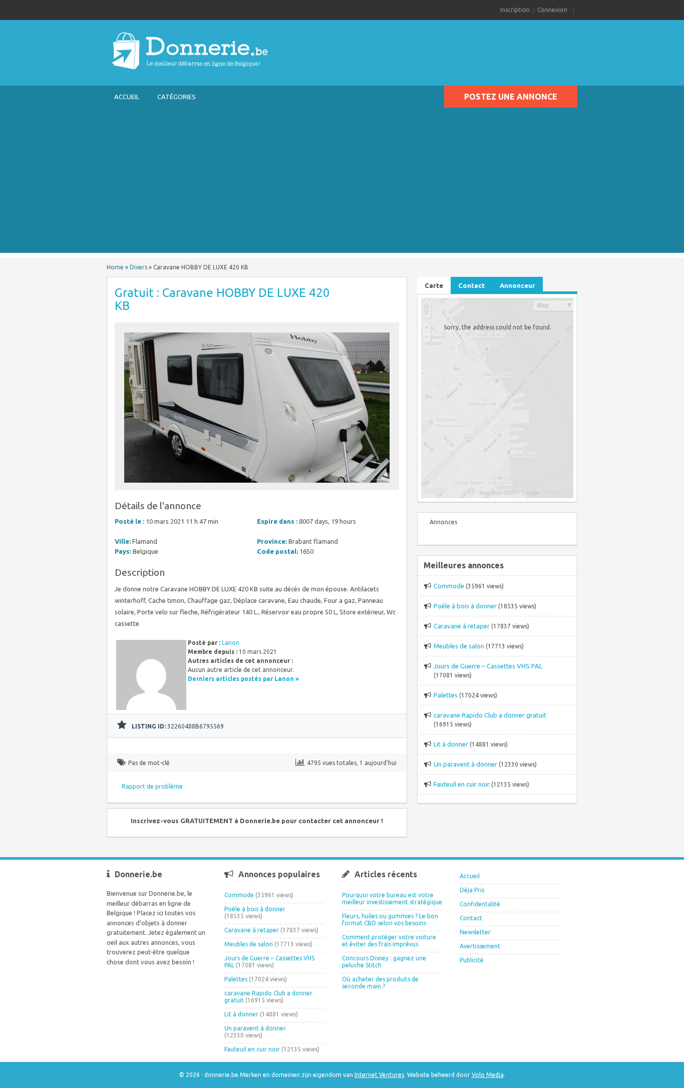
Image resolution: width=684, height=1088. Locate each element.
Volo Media (488, 1074)
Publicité (472, 960)
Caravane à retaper (462, 625)
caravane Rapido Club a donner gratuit (490, 714)
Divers (138, 267)
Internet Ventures (379, 1074)
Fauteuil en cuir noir (462, 784)
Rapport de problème (152, 786)
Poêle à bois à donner (465, 605)
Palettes (446, 694)
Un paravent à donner (465, 764)
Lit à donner (451, 744)
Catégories (176, 96)
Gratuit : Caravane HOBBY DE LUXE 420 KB (222, 299)
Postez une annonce (510, 96)
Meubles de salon (459, 645)
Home (115, 267)
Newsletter (475, 932)
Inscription (515, 10)
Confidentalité (480, 904)
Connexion (552, 10)
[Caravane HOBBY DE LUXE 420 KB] (257, 485)
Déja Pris (472, 890)
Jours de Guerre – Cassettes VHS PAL (488, 665)
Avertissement (480, 946)
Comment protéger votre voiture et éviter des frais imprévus (389, 940)
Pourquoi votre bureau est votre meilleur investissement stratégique (392, 898)
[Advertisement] (342, 183)
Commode (449, 585)
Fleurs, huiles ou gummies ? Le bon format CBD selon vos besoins (390, 919)
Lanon (230, 642)
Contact (471, 918)
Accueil (126, 96)
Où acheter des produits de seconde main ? (380, 982)
